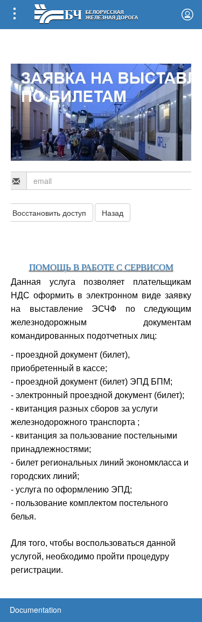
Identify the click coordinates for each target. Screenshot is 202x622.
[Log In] (187, 14)
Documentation (35, 609)
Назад (112, 212)
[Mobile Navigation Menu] (14, 14)
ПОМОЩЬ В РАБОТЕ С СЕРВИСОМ (101, 267)
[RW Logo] (86, 12)
